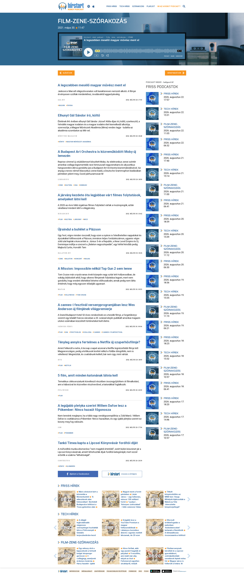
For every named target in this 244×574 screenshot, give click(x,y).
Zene (61, 185)
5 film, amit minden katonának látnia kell (88, 375)
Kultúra (68, 185)
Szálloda (87, 332)
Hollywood (69, 295)
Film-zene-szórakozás (79, 542)
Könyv (61, 142)
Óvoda (70, 105)
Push (146, 571)
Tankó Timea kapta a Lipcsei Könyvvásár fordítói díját (98, 443)
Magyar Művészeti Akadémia (78, 142)
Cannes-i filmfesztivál (112, 332)
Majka (87, 259)
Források (132, 571)
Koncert (78, 259)
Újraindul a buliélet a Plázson (79, 229)
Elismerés (70, 466)
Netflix (68, 365)
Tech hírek (124, 6)
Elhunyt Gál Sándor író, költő (79, 115)
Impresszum (74, 571)
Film (61, 219)
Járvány (77, 219)
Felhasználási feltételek (116, 571)
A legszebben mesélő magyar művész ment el (92, 85)
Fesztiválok (75, 332)
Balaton (68, 259)
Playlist (151, 6)
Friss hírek (111, 6)
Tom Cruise (81, 295)
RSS (140, 571)
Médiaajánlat (87, 571)
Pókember (69, 433)
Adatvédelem (99, 571)
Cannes (97, 332)
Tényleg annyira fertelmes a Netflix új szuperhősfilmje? (99, 342)
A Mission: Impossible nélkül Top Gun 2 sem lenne (95, 268)
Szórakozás (138, 6)
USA (76, 185)
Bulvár (62, 105)
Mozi (86, 219)
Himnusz (83, 185)
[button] (55, 499)
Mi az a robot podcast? (168, 6)
